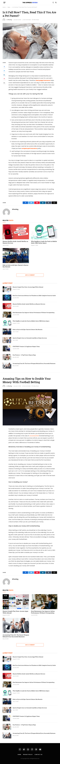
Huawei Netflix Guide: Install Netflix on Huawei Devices (15, 242)
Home (19, 754)
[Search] (56, 2)
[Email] (4, 82)
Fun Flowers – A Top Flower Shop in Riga (24, 355)
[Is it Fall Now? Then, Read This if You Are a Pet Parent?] (30, 41)
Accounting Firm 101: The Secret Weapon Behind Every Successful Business (34, 363)
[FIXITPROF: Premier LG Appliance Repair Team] (7, 349)
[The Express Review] (30, 2)
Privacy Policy (28, 754)
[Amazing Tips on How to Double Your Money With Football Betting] (30, 407)
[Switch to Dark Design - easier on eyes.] (53, 2)
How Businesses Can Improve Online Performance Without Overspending (33, 312)
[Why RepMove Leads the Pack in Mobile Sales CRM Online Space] (44, 231)
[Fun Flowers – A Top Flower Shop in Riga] (7, 357)
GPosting (9, 19)
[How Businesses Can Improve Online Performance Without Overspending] (7, 315)
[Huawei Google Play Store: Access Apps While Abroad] (7, 289)
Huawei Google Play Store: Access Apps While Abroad (28, 287)
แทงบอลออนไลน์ (34, 436)
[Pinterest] (4, 78)
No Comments (27, 19)
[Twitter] (4, 70)
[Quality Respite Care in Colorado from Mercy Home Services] (7, 340)
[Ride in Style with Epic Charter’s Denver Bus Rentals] (16, 255)
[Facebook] (4, 66)
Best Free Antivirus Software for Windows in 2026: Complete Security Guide (34, 295)
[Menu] (4, 2)
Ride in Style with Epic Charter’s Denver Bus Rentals (15, 266)
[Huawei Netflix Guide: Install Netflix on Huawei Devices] (16, 231)
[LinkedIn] (4, 74)
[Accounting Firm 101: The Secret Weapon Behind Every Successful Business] (7, 366)
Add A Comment (30, 275)
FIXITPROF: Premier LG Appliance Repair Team (26, 346)
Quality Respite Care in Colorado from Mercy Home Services (30, 338)
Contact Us (38, 754)
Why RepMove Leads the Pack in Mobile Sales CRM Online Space (44, 242)
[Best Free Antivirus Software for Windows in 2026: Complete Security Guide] (7, 298)
